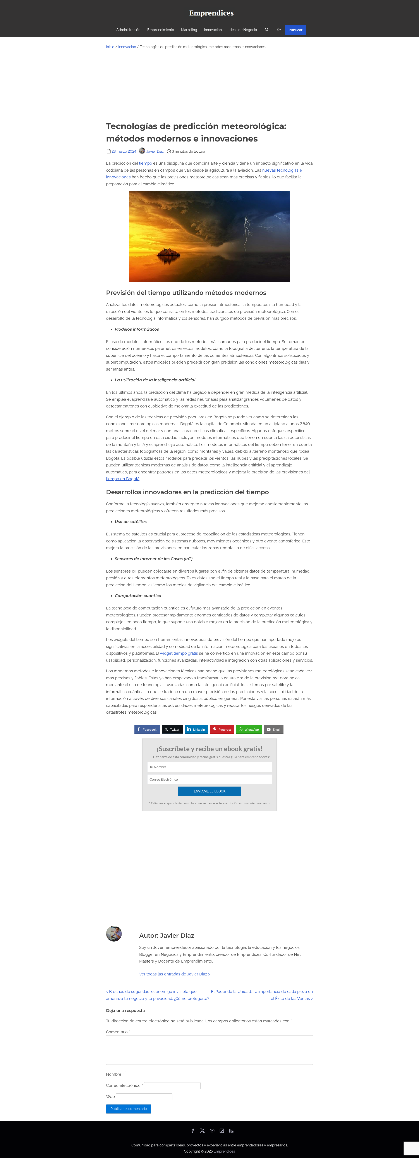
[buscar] (267, 30)
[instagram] (222, 1132)
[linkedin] (231, 1132)
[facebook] (193, 1132)
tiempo (145, 163)
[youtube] (212, 1132)
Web (110, 1096)
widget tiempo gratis (179, 653)
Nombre (115, 1074)
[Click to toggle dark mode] (279, 29)
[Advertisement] (209, 85)
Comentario (118, 1032)
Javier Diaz (155, 151)
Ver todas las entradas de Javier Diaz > (174, 974)
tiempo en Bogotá (122, 478)
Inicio (110, 47)
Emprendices (224, 1151)
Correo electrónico (124, 1085)
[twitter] (202, 1132)
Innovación (127, 47)
